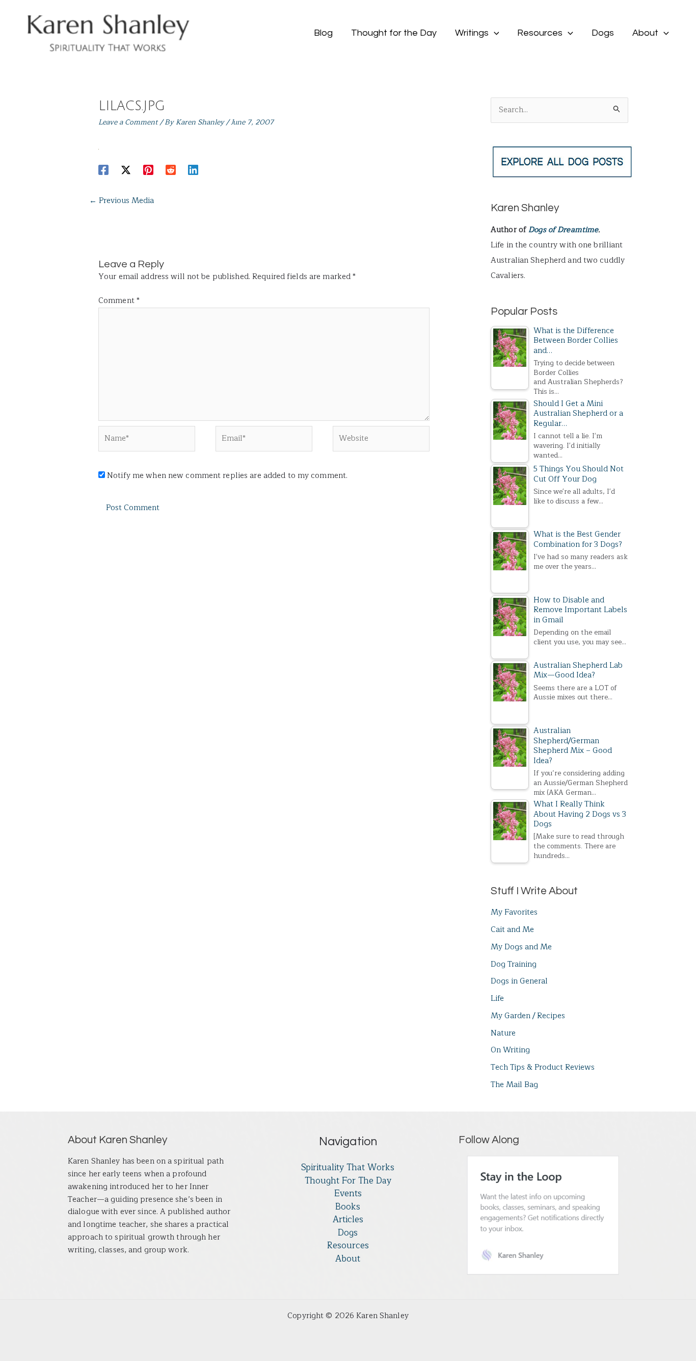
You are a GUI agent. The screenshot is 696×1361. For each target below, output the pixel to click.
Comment (119, 300)
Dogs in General (519, 981)
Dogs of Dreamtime (563, 229)
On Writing (510, 1050)
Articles (348, 1219)
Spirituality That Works (347, 1167)
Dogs (348, 1233)
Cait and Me (512, 929)
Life (497, 998)
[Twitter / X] (126, 169)
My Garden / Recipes (528, 1016)
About (347, 1259)
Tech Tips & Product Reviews (543, 1067)
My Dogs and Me (521, 947)
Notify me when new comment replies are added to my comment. (227, 475)
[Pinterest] (148, 169)
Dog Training (514, 964)
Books (347, 1207)
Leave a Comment (128, 122)
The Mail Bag (514, 1084)
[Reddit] (171, 169)
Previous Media (121, 200)
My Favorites (514, 912)
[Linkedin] (193, 169)
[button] (494, 33)
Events (348, 1193)
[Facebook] (103, 169)
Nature (503, 1033)
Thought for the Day (348, 1181)
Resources (348, 1245)
